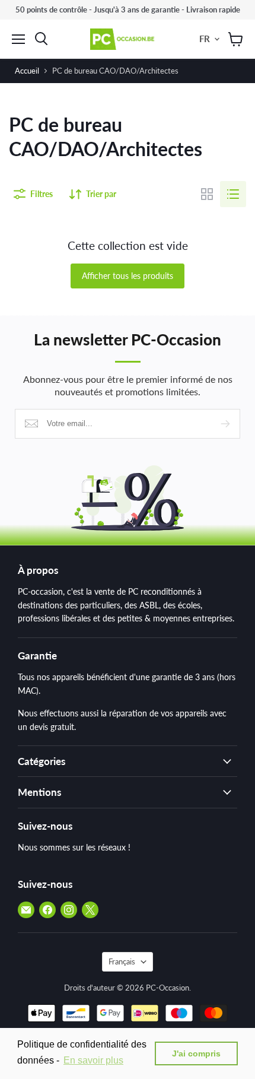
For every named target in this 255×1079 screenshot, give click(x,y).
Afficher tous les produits (127, 276)
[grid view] (207, 194)
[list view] (233, 194)
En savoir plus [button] (93, 1060)
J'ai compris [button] (196, 1053)
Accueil (27, 70)
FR (204, 38)
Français (122, 961)
